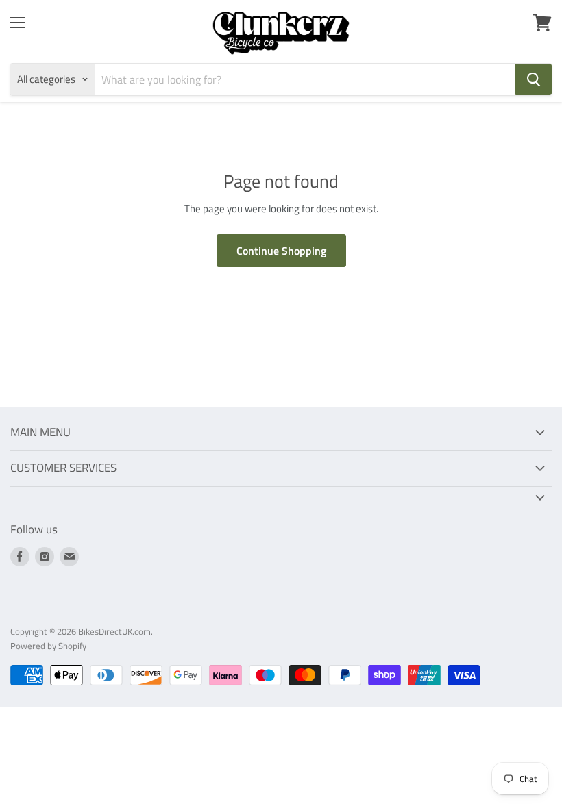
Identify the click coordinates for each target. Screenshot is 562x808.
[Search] (533, 79)
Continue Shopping (281, 250)
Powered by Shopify (48, 646)
